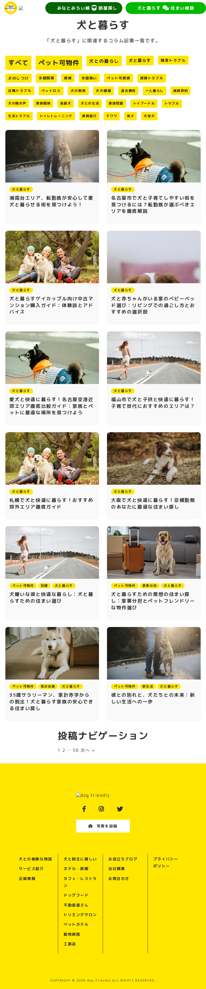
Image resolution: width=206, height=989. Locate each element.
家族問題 (116, 103)
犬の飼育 (78, 90)
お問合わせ (118, 878)
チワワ (111, 116)
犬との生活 (90, 103)
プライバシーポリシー (165, 862)
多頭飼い (89, 78)
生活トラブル (19, 116)
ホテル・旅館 (76, 868)
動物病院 (72, 934)
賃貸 (68, 78)
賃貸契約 (180, 90)
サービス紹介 (31, 868)
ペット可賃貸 (118, 78)
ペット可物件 (59, 62)
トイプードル (144, 103)
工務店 (70, 943)
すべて (18, 62)
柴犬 (130, 116)
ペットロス (51, 90)
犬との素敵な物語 (35, 858)
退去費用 (128, 90)
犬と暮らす (140, 60)
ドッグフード (76, 895)
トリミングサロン (80, 914)
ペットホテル (76, 924)
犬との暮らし (104, 61)
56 (76, 750)
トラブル (171, 103)
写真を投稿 (107, 825)
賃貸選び (89, 116)
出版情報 (27, 878)
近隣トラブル (20, 90)
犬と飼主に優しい (80, 858)
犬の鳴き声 (17, 103)
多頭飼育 (46, 78)
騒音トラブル (173, 60)
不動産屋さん (76, 905)
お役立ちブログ (123, 858)
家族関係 (43, 103)
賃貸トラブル (152, 78)
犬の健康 (103, 90)
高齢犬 (65, 103)
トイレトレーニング (56, 116)
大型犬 (149, 116)
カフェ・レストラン (80, 882)
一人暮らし (154, 90)
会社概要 (116, 868)
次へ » (87, 750)
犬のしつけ (18, 78)
